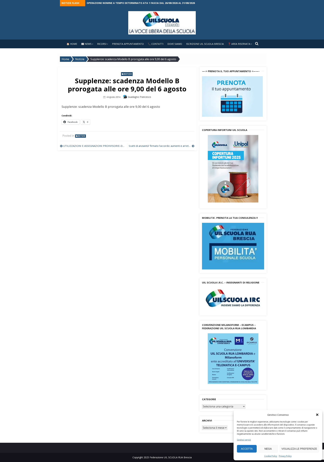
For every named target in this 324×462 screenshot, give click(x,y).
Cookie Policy (270, 456)
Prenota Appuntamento (128, 43)
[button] (317, 414)
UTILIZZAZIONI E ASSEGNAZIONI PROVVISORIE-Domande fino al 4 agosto (94, 145)
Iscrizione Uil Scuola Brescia (205, 43)
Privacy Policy (285, 456)
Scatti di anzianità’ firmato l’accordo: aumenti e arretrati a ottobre (161, 145)
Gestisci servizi (244, 439)
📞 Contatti (155, 43)
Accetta (247, 448)
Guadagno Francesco (139, 96)
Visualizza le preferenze (299, 448)
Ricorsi (101, 43)
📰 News (86, 43)
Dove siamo (174, 43)
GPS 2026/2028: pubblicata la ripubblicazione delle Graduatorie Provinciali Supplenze (143, 3)
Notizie (128, 74)
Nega (268, 448)
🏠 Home (71, 43)
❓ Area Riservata (239, 43)
